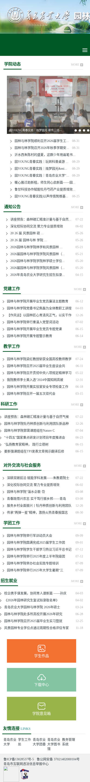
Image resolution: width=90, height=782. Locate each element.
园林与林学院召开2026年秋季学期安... (40, 148)
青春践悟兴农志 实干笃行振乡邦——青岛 (35, 498)
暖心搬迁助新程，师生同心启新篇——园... (43, 182)
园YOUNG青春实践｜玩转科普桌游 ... (40, 161)
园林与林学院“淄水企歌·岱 (24, 491)
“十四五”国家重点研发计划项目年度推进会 (33, 437)
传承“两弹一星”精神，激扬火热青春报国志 (36, 512)
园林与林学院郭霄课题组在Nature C (28, 430)
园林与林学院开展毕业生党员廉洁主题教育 (36, 301)
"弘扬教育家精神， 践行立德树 (24, 444)
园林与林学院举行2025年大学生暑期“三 (33, 570)
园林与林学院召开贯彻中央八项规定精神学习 (38, 373)
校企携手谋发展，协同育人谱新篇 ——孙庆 (33, 593)
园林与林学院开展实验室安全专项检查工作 (36, 386)
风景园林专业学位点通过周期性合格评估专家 (35, 628)
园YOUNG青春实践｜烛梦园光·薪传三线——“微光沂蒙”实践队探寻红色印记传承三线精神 (38, 130)
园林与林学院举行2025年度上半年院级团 (34, 556)
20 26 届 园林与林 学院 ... (27, 240)
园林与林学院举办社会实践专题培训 (31, 563)
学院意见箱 (41, 714)
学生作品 (41, 656)
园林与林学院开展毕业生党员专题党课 (33, 329)
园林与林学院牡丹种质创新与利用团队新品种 (35, 423)
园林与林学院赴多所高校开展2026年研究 (31, 614)
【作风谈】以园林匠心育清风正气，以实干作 (38, 315)
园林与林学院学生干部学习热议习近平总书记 (38, 549)
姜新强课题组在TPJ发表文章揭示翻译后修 (32, 451)
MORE (75, 64)
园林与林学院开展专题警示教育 (28, 336)
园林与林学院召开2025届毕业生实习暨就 (31, 621)
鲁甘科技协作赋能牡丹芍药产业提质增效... (43, 189)
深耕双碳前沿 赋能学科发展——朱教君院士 (36, 478)
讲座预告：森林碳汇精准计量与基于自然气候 (35, 416)
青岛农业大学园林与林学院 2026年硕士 (30, 607)
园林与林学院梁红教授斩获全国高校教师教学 (38, 359)
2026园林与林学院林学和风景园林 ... (35, 247)
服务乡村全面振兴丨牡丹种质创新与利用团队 (38, 505)
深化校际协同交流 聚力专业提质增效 (35, 226)
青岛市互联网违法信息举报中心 (26, 764)
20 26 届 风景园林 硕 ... (26, 233)
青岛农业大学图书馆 (53, 744)
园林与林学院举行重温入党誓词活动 (31, 322)
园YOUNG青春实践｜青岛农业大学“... (40, 175)
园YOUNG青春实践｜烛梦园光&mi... (39, 168)
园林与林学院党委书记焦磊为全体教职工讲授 (38, 308)
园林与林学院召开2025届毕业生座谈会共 (34, 366)
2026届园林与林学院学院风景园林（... (36, 254)
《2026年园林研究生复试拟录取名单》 (30, 600)
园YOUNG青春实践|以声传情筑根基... (40, 196)
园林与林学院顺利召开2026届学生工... (40, 141)
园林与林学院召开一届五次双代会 (29, 393)
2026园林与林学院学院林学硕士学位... (36, 261)
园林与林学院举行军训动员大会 (28, 535)
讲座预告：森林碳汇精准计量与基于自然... (39, 219)
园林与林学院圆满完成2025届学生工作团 (34, 542)
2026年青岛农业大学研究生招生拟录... (36, 275)
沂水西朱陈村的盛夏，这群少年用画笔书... (43, 154)
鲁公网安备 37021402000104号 (58, 759)
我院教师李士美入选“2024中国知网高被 (33, 380)
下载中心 (41, 685)
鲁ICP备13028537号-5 (18, 759)
